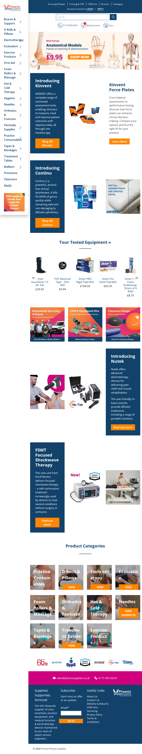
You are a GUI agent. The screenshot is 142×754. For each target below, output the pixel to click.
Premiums (10, 173)
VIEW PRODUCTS (72, 589)
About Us (92, 696)
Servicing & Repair (56, 4)
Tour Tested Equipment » (85, 242)
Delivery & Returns (98, 703)
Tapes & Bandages (10, 148)
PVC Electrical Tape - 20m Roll (62, 282)
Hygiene (9, 98)
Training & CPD (76, 4)
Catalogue (118, 4)
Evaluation (11, 46)
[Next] (136, 61)
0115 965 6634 (70, 25)
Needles (9, 104)
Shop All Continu (47, 222)
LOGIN (89, 8)
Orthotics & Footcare (10, 115)
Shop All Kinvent (47, 143)
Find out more (123, 427)
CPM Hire (92, 4)
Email (65, 707)
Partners (105, 4)
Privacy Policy (94, 714)
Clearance (10, 179)
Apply (8, 185)
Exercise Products (10, 55)
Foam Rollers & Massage (10, 73)
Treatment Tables (11, 158)
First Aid (9, 63)
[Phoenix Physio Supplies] (12, 7)
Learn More (119, 141)
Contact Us (93, 700)
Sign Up (71, 721)
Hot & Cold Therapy (9, 88)
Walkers (9, 167)
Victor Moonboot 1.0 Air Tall (39, 282)
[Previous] (34, 61)
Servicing (92, 711)
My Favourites (92, 25)
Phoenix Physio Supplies (53, 748)
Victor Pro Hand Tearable (108, 280)
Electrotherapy (14, 40)
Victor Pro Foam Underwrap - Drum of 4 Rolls (130, 285)
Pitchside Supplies (10, 127)
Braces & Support (10, 21)
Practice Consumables (13, 138)
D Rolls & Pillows (10, 32)
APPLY (100, 8)
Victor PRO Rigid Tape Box (85, 280)
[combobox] (83, 17)
